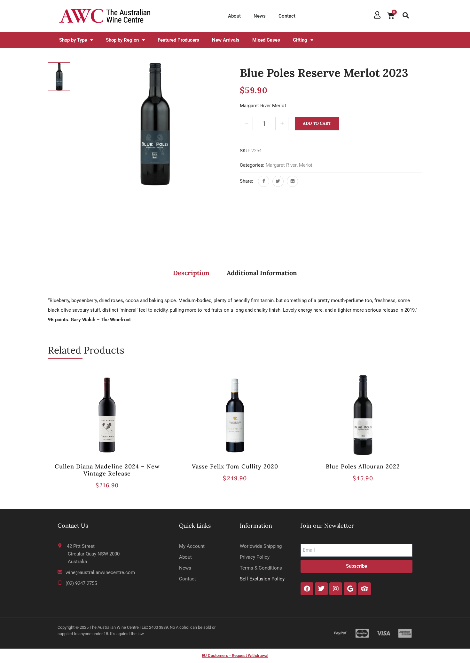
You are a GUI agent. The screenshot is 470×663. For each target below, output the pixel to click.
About (234, 16)
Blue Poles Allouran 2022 (363, 466)
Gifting (300, 40)
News (260, 16)
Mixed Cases (266, 40)
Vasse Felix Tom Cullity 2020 (235, 466)
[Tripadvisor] (364, 588)
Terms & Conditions (261, 568)
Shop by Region (122, 40)
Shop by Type (73, 40)
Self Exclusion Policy (262, 579)
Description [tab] (191, 273)
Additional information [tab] (262, 273)
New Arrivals (225, 40)
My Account (192, 546)
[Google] (350, 588)
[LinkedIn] (292, 181)
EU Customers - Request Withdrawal (235, 655)
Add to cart (317, 123)
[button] (405, 15)
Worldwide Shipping (261, 546)
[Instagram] (335, 588)
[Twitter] (278, 181)
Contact (286, 16)
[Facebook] (263, 181)
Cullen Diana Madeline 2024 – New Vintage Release (107, 470)
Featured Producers (178, 40)
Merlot (305, 165)
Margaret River (281, 165)
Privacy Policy (255, 557)
